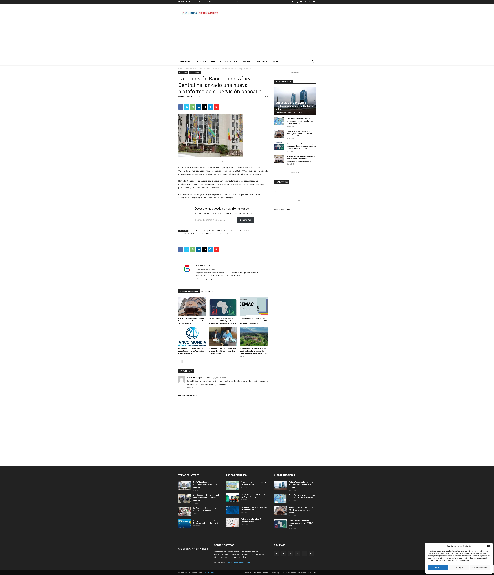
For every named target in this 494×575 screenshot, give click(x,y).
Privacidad (302, 573)
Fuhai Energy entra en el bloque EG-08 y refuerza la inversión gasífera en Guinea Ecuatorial (301, 121)
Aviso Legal (276, 573)
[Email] (204, 107)
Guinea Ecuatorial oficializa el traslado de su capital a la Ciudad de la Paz (294, 106)
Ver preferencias (480, 567)
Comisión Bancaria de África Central (236, 231)
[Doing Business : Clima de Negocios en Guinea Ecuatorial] (184, 523)
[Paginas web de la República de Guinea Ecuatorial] (232, 510)
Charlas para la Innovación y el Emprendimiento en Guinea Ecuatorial (206, 497)
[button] (489, 546)
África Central (232, 61)
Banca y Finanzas (195, 72)
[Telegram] (301, 2)
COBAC (219, 231)
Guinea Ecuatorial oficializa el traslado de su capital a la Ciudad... (301, 484)
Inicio (180, 69)
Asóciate (266, 573)
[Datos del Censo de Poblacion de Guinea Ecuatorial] (232, 497)
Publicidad (219, 2)
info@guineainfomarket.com (238, 562)
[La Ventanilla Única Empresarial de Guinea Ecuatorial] (184, 511)
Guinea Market (186, 97)
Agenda (274, 61)
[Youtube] (314, 2)
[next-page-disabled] (279, 191)
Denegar (459, 567)
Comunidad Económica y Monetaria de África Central (197, 234)
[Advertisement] (247, 39)
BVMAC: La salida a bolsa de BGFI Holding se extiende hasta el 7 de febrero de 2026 (191, 320)
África (191, 231)
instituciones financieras (226, 234)
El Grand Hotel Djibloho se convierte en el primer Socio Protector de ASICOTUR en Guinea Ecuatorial (301, 158)
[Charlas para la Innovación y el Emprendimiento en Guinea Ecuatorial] (184, 498)
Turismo (260, 61)
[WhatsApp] (309, 2)
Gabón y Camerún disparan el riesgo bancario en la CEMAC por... (301, 523)
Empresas (248, 61)
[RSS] (207, 279)
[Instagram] (203, 279)
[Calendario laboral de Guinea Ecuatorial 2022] (232, 522)
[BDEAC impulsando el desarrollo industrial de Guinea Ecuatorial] (184, 485)
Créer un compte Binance (198, 378)
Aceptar (437, 567)
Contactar (247, 573)
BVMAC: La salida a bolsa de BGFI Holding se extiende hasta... (301, 510)
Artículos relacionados (189, 292)
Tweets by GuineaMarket (284, 209)
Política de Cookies (289, 573)
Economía (185, 61)
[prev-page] (180, 361)
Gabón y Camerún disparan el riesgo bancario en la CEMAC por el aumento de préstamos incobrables (223, 320)
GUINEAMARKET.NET (209, 573)
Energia (200, 61)
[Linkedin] (297, 2)
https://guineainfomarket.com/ (206, 269)
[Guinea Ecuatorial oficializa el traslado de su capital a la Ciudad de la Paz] (295, 101)
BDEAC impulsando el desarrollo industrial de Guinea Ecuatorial (206, 484)
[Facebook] (292, 2)
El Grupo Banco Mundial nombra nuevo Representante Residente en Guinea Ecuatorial (191, 350)
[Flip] (216, 107)
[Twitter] (305, 2)
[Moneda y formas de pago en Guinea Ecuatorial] (232, 485)
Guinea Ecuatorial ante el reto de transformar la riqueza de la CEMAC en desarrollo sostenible (253, 320)
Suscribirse (245, 220)
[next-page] (184, 361)
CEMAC (211, 231)
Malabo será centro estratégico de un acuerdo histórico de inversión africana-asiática (222, 350)
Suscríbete (237, 2)
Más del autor (207, 292)
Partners (228, 2)
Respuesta (190, 388)
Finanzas (214, 61)
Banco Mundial (201, 231)
